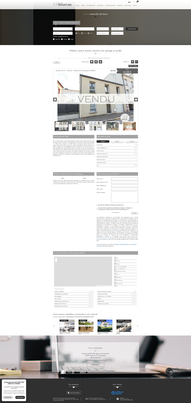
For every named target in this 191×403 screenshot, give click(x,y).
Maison (79, 58)
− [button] (56, 261)
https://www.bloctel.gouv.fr (103, 237)
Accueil (77, 5)
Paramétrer (8, 397)
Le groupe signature (110, 5)
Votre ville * (100, 189)
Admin (74, 399)
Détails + (117, 141)
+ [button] (56, 258)
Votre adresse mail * (102, 182)
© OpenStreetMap (108, 285)
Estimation (120, 5)
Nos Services (100, 5)
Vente (56, 22)
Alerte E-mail (127, 5)
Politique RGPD (61, 400)
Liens (72, 399)
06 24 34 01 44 (95, 358)
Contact (135, 5)
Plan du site (55, 399)
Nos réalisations (91, 5)
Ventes (83, 5)
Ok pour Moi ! (20, 397)
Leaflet (97, 285)
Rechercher (132, 29)
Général (103, 141)
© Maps (102, 285)
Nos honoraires (67, 399)
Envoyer (134, 212)
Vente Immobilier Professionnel (69, 22)
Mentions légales (61, 399)
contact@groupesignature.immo (95, 360)
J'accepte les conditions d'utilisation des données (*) (111, 205)
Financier (132, 141)
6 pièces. (84, 58)
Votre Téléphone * (102, 185)
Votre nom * (100, 178)
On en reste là (19, 381)
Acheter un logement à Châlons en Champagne (67, 58)
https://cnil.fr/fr (112, 230)
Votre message (101, 192)
